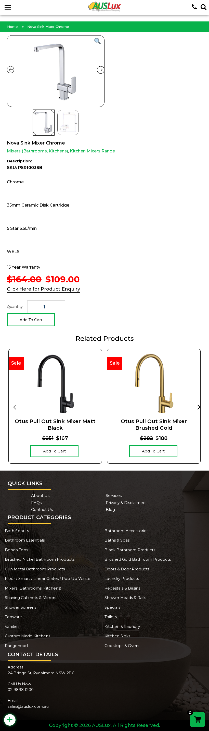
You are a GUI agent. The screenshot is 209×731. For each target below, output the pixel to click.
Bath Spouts (17, 530)
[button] (8, 8)
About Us (40, 495)
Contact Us (42, 509)
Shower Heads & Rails (125, 597)
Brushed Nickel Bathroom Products (39, 559)
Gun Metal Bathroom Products (35, 569)
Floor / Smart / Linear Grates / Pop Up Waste (47, 578)
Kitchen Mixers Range (92, 151)
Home (12, 27)
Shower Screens (20, 607)
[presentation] (14, 407)
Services (114, 495)
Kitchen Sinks (117, 635)
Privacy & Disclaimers (126, 502)
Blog (110, 509)
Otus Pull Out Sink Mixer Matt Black (55, 424)
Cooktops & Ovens (122, 645)
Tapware (13, 616)
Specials (112, 607)
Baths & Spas (116, 540)
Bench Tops (16, 549)
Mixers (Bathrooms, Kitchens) (37, 151)
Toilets (110, 616)
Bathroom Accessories (126, 530)
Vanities (12, 626)
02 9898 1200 (21, 689)
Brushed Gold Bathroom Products (137, 559)
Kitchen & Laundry (122, 626)
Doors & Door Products (126, 569)
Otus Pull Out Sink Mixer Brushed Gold (154, 424)
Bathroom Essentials (25, 540)
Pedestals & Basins (122, 588)
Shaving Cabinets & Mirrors (30, 597)
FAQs (36, 502)
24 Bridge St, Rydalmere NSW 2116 (41, 672)
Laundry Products (121, 578)
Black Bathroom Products (129, 549)
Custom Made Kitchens (27, 635)
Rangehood (16, 645)
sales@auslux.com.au (28, 706)
